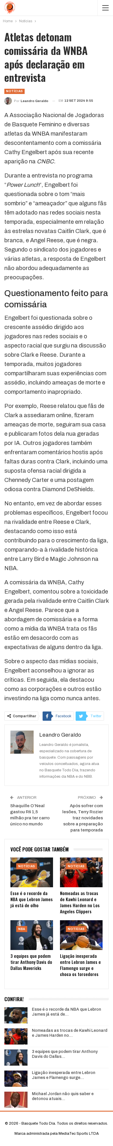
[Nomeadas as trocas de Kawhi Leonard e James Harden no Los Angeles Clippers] (81, 872)
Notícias (14, 91)
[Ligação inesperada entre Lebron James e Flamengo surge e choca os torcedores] (81, 935)
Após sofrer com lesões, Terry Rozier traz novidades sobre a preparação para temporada (82, 817)
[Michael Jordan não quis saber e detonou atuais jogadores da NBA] (16, 1100)
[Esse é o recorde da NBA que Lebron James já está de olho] (31, 872)
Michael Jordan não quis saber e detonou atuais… (63, 1096)
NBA (21, 929)
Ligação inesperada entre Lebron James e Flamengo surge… (63, 1075)
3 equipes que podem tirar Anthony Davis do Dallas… (65, 1054)
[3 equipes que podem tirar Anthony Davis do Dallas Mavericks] (31, 935)
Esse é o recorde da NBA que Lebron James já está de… (66, 1011)
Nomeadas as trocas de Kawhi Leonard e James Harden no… (69, 1033)
